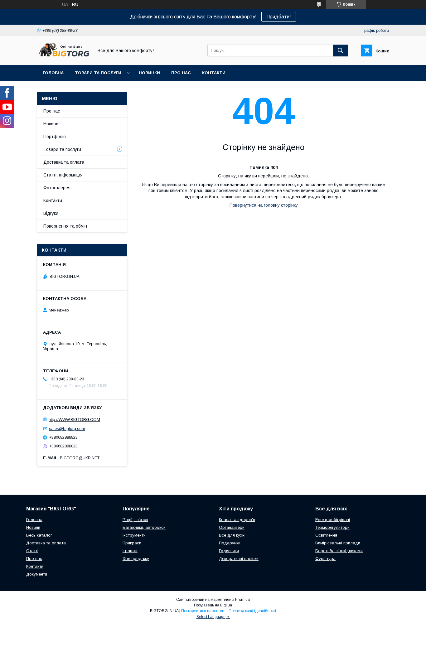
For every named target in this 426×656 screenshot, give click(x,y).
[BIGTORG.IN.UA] (63, 56)
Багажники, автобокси (144, 527)
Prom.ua (242, 599)
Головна (53, 72)
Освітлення (326, 535)
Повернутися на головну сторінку (264, 205)
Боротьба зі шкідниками (339, 550)
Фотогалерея (56, 187)
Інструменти (134, 535)
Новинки (149, 72)
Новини (51, 123)
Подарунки (229, 543)
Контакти (213, 72)
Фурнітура (325, 558)
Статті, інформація (63, 174)
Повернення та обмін (65, 226)
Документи (36, 574)
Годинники (229, 550)
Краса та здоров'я (237, 519)
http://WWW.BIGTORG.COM (74, 419)
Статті (32, 550)
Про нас (181, 72)
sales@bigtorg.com (67, 428)
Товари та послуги (98, 72)
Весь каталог (39, 535)
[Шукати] (340, 50)
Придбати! (278, 16)
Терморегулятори (332, 527)
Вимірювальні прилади (337, 543)
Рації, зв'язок (135, 519)
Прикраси (132, 543)
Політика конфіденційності (252, 611)
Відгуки (50, 213)
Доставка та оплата (63, 162)
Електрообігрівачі (332, 519)
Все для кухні (232, 535)
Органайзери (231, 527)
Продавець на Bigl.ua (213, 605)
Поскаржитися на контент (203, 611)
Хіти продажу (136, 558)
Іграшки (130, 550)
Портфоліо (54, 136)
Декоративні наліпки (239, 558)
